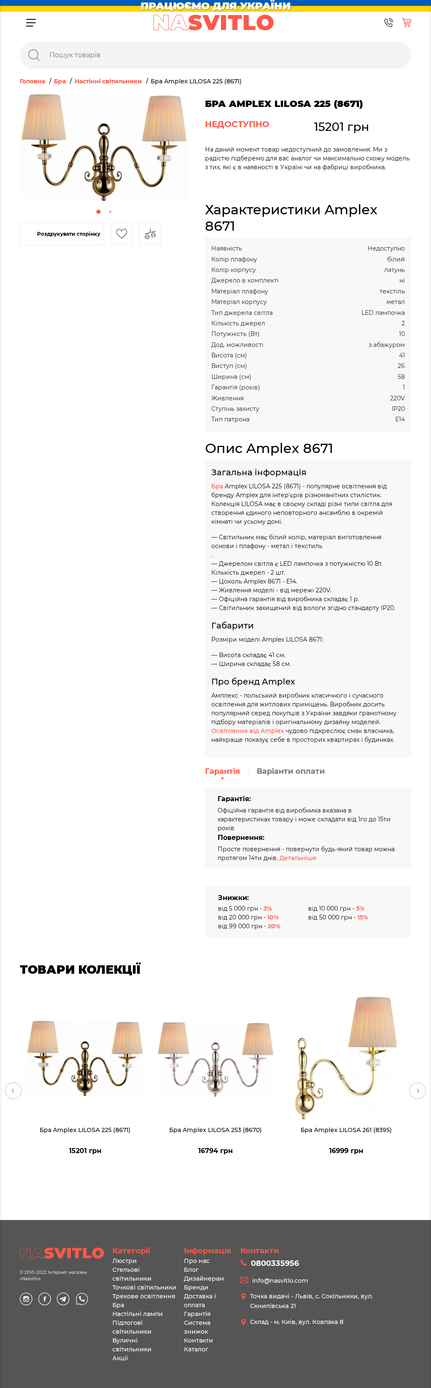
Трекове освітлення (144, 1296)
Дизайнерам (204, 1278)
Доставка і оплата (200, 1300)
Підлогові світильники (132, 1327)
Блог (191, 1269)
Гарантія (222, 771)
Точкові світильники (144, 1287)
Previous (13, 1090)
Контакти (198, 1340)
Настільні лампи (137, 1314)
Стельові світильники (132, 1274)
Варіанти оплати (291, 771)
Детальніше (298, 858)
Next (417, 1090)
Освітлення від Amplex (247, 731)
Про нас (197, 1261)
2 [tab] (110, 211)
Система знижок (197, 1327)
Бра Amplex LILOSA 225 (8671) (85, 1130)
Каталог (196, 1349)
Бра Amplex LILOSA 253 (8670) (215, 1130)
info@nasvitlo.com (280, 1280)
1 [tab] (98, 212)
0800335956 (275, 1263)
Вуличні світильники (132, 1345)
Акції (120, 1358)
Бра (218, 486)
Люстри (124, 1261)
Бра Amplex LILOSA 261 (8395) (346, 1130)
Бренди (196, 1287)
